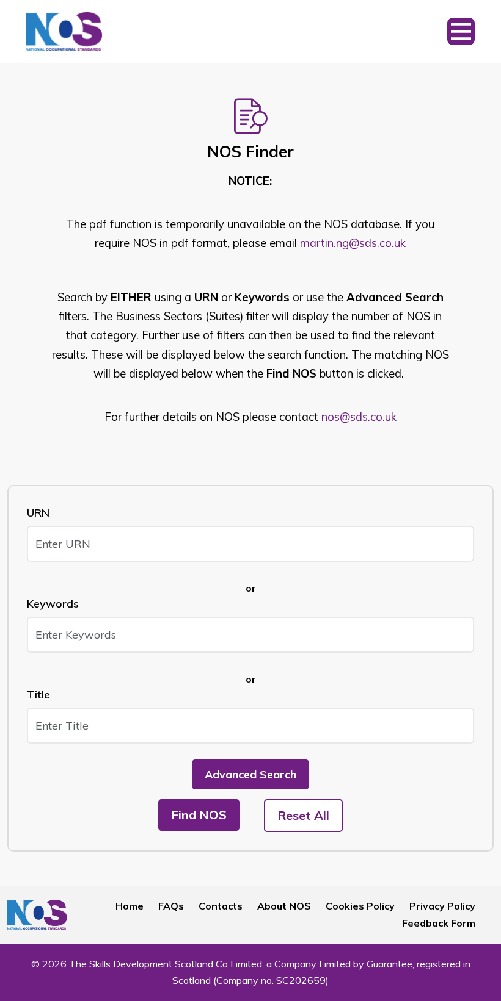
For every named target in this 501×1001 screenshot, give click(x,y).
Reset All (303, 815)
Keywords (53, 604)
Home (129, 906)
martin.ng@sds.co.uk (353, 243)
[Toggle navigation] (461, 31)
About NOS (284, 906)
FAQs (171, 906)
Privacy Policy (442, 906)
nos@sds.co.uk (359, 417)
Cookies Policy (360, 906)
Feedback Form (438, 923)
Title (38, 694)
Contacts (221, 906)
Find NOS (199, 814)
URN (38, 513)
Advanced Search (250, 774)
